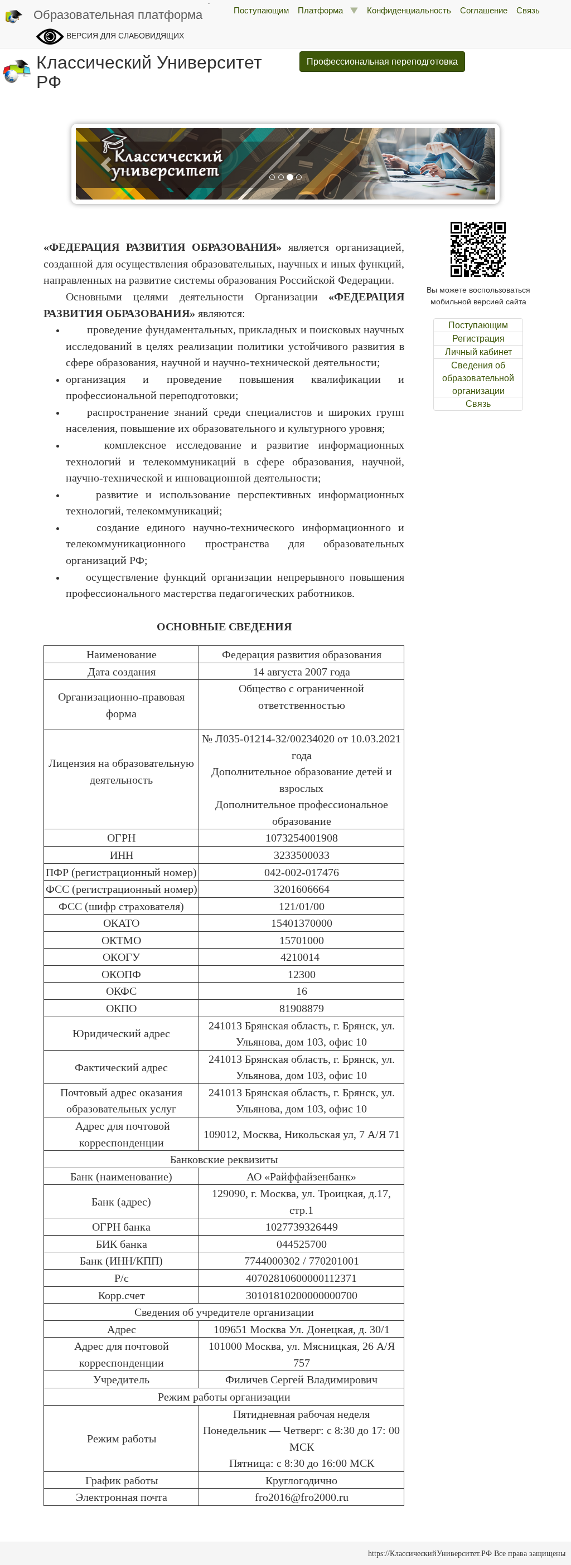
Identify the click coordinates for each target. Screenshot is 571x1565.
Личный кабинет (478, 352)
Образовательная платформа (117, 13)
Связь (528, 10)
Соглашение (483, 10)
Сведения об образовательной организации (478, 378)
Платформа (324, 10)
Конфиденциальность (409, 10)
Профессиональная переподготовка (382, 61)
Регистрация (478, 338)
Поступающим (261, 10)
